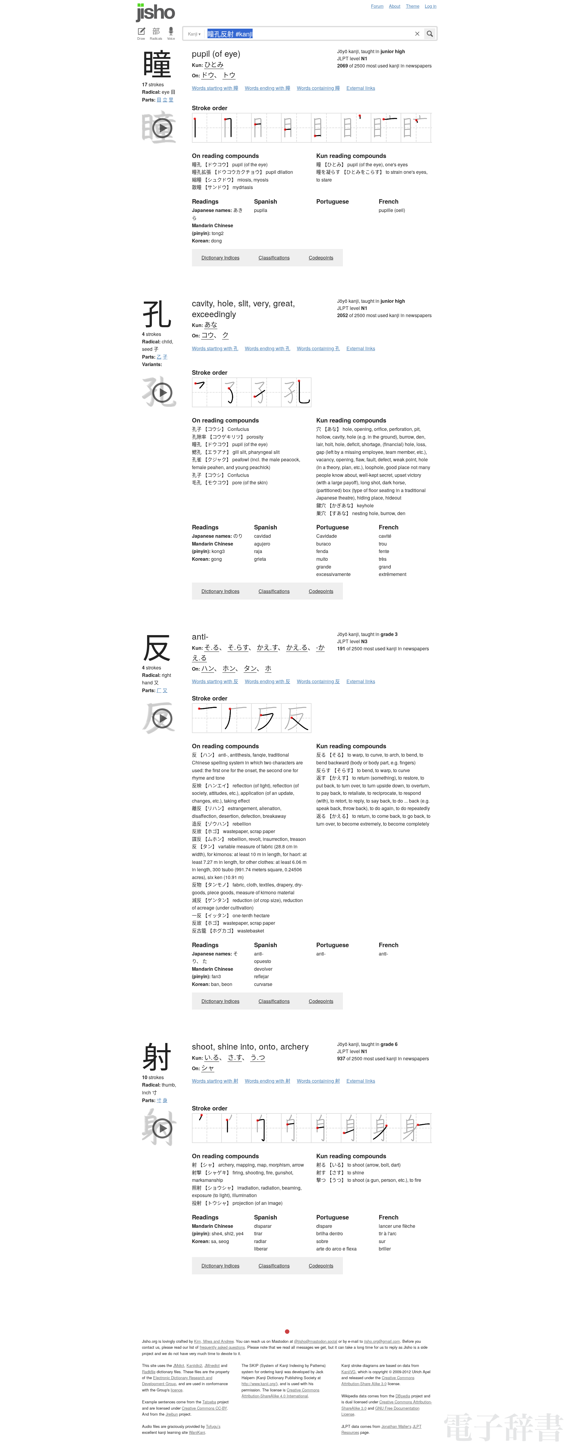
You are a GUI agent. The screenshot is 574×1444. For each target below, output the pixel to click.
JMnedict (212, 1365)
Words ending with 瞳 (267, 88)
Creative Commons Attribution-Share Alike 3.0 (377, 1380)
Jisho (155, 12)
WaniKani (197, 1432)
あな (210, 324)
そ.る (211, 647)
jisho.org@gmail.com (382, 1341)
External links (360, 88)
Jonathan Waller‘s (396, 1426)
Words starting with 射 (215, 1080)
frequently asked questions (222, 1347)
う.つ (257, 1057)
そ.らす (238, 647)
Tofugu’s (213, 1426)
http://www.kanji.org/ (259, 1383)
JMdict (178, 1365)
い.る (211, 1057)
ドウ (207, 74)
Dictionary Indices (220, 257)
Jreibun (172, 1414)
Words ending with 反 (267, 681)
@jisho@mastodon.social (315, 1341)
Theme (412, 6)
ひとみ (214, 64)
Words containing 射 (318, 1080)
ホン (228, 667)
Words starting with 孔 (215, 348)
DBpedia (403, 1396)
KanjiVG (348, 1371)
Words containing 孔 (318, 348)
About (394, 6)
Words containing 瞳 (318, 88)
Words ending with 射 (267, 1080)
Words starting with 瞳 (215, 88)
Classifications (274, 257)
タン (250, 667)
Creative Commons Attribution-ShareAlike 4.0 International (280, 1393)
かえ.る (297, 647)
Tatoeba (209, 1402)
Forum (377, 6)
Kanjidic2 (194, 1365)
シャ (207, 1067)
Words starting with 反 (215, 681)
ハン (207, 667)
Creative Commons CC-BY (204, 1408)
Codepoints (321, 257)
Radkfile (148, 1371)
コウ (207, 334)
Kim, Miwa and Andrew (213, 1341)
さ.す (235, 1057)
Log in (430, 6)
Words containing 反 (318, 681)
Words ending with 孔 (267, 348)
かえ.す (267, 647)
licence (176, 1390)
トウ (229, 74)
